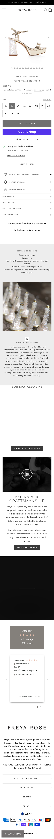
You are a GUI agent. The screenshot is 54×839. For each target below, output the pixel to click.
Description (9, 196)
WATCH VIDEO (27, 616)
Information (26, 797)
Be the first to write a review (27, 230)
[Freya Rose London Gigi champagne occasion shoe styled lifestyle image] (26, 68)
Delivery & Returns (12, 209)
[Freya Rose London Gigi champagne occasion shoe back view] (14, 68)
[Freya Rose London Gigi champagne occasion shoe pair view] (17, 68)
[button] (27, 230)
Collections (26, 788)
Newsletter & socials (26, 778)
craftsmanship (23, 533)
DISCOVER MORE (27, 547)
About (26, 806)
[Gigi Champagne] (20, 68)
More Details (9, 202)
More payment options (27, 139)
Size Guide (47, 100)
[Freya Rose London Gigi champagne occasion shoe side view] (27, 63)
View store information (16, 155)
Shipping (38, 90)
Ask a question (10, 215)
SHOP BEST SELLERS (27, 448)
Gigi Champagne (30, 76)
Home (18, 76)
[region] (27, 2)
